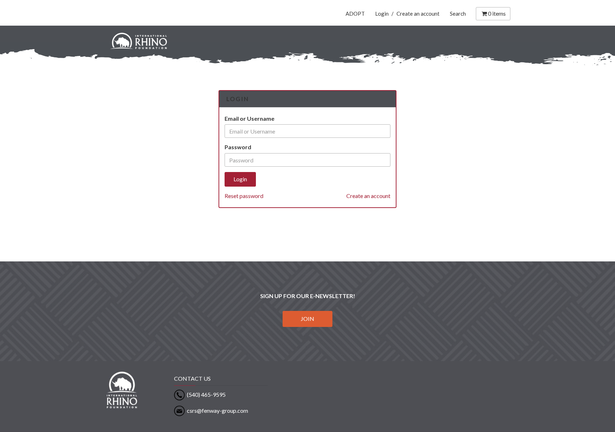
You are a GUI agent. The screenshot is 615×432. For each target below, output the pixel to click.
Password (238, 147)
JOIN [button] (307, 318)
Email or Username (249, 118)
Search (458, 13)
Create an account (418, 13)
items (497, 13)
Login (382, 13)
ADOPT (355, 13)
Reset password (244, 195)
